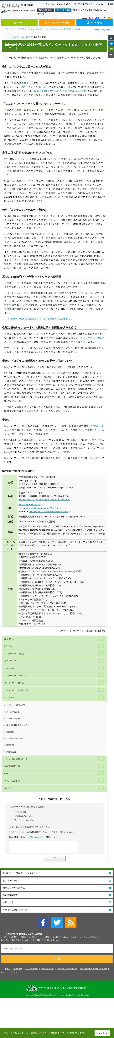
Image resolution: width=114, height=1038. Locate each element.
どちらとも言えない (25, 820)
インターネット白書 (15, 738)
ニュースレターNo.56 (16, 37)
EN (111, 4)
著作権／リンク (47, 969)
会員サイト (8, 902)
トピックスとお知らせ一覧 (16, 759)
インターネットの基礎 (14, 654)
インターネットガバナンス (16, 675)
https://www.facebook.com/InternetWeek (48, 511)
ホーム (51, 4)
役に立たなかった (24, 816)
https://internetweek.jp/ (29, 504)
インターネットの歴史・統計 (17, 690)
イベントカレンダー (13, 781)
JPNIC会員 (96, 22)
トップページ (7, 29)
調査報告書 (11, 752)
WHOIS (7, 788)
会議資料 (10, 732)
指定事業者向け (10, 895)
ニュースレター (36, 29)
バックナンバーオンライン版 (59, 29)
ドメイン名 (9, 668)
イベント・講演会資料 (16, 705)
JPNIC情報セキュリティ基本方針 (93, 969)
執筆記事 (10, 745)
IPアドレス (9, 646)
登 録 (57, 959)
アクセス (88, 4)
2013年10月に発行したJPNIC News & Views (59, 91)
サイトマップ (74, 4)
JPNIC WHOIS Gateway (97, 10)
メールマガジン (13, 712)
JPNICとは (9, 639)
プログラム (27, 83)
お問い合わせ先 (35, 837)
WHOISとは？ (78, 10)
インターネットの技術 (14, 683)
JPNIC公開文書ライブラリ (17, 725)
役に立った (21, 812)
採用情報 (40, 14)
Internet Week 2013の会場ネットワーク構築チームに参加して (41, 319)
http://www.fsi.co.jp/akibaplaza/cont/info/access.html (44, 499)
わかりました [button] (102, 1033)
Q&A (61, 4)
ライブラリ (21, 29)
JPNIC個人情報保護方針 (67, 969)
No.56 (77, 29)
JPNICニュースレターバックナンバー (21, 873)
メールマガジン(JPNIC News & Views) (19, 934)
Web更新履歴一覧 (12, 766)
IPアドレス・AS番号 (58, 22)
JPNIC (21, 22)
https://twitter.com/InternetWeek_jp (42, 508)
